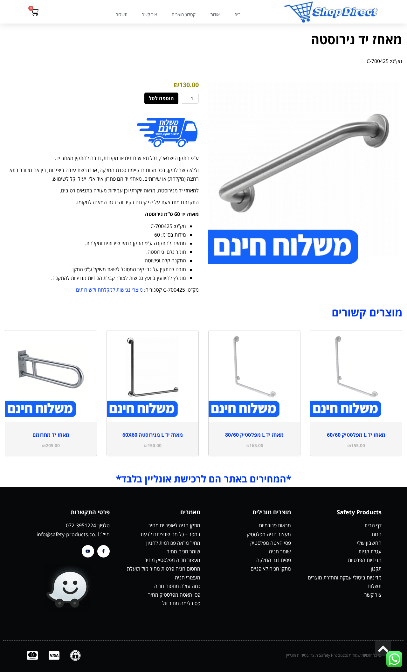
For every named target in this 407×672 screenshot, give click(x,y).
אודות (215, 14)
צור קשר (149, 14)
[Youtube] (88, 551)
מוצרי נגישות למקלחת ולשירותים (109, 289)
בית (237, 14)
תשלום (121, 14)
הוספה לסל (161, 98)
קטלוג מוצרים (184, 14)
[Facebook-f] (103, 551)
